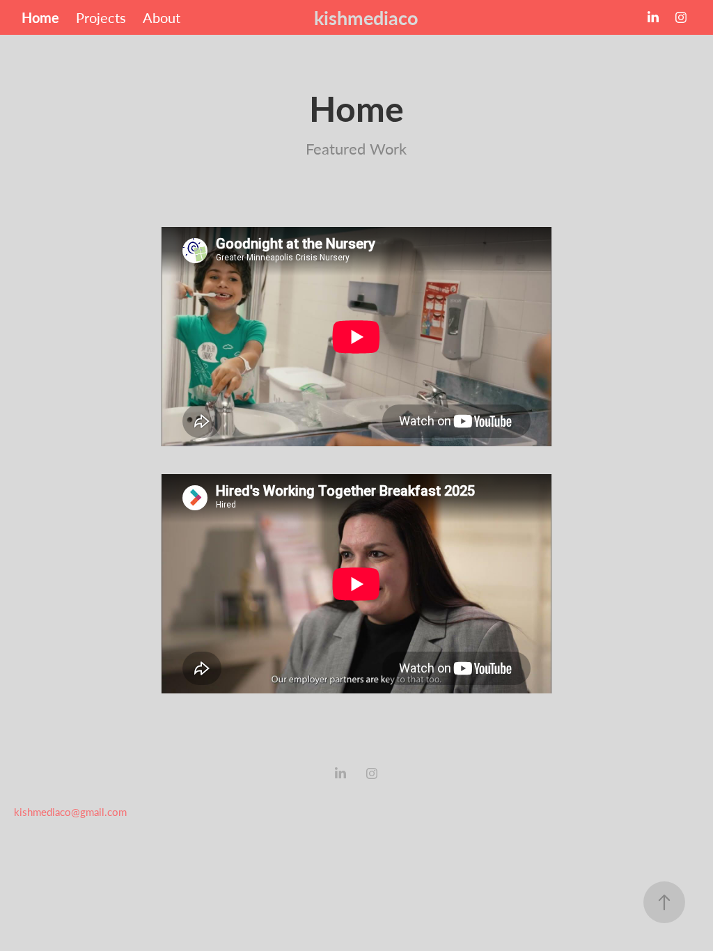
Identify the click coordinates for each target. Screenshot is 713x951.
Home (40, 17)
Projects (101, 17)
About (161, 17)
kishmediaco (366, 17)
